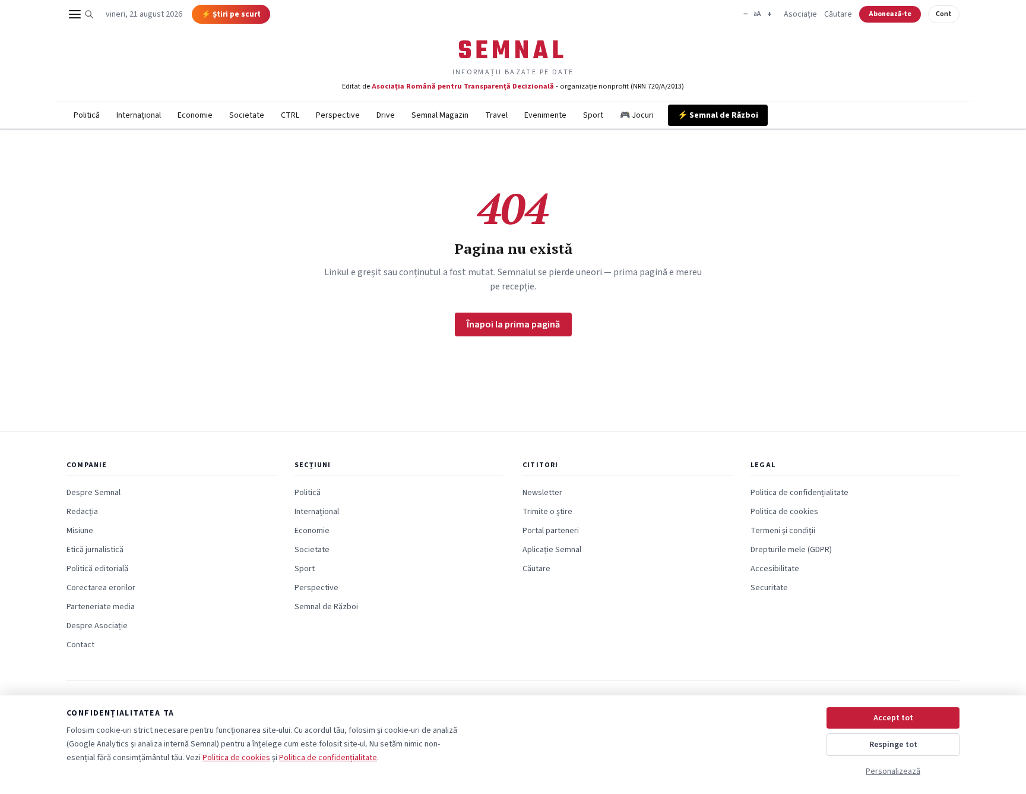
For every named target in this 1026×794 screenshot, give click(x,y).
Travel (496, 115)
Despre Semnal (93, 493)
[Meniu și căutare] (81, 14)
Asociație (800, 14)
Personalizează (893, 771)
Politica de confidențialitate (799, 493)
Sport (593, 115)
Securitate (769, 588)
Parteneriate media (100, 607)
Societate (246, 115)
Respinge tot (893, 745)
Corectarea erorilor (100, 588)
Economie (195, 115)
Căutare (838, 14)
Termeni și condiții (782, 531)
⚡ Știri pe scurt (231, 14)
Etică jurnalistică (95, 550)
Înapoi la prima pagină (513, 324)
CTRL (290, 115)
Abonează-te (890, 14)
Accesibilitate (774, 569)
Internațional (138, 115)
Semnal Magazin (439, 115)
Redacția (82, 512)
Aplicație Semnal (551, 550)
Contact (80, 645)
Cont (944, 14)
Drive (385, 115)
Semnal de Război (326, 607)
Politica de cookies (784, 512)
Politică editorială (97, 569)
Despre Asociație (97, 626)
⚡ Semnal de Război (717, 115)
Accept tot (893, 718)
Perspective (338, 115)
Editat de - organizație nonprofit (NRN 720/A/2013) (513, 86)
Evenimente (545, 115)
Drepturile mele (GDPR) (791, 550)
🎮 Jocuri (637, 115)
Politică (87, 115)
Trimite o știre (547, 512)
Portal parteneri (550, 531)
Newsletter (542, 493)
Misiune (79, 531)
